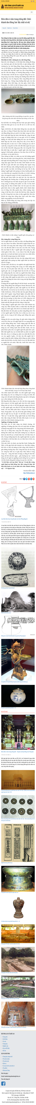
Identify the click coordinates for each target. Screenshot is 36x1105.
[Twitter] (27, 479)
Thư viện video (6, 1059)
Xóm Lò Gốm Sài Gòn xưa (6, 613)
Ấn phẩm (5, 1068)
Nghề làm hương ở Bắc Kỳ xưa (6, 863)
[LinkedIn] (31, 479)
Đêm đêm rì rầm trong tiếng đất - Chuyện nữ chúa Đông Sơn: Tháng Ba (17, 752)
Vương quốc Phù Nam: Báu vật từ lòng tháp (9, 972)
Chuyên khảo (15, 28)
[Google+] (29, 479)
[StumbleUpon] (34, 479)
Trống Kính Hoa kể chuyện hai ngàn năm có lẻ (9, 892)
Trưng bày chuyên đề (7, 1056)
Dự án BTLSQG (6, 1048)
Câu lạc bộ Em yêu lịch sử (8, 1066)
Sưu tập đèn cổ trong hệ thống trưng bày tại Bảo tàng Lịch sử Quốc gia (14, 682)
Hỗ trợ (4, 1051)
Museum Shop (6, 1070)
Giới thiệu (5, 1039)
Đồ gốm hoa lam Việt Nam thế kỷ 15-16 (8, 708)
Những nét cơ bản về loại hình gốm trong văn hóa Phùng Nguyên (13, 636)
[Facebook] (24, 479)
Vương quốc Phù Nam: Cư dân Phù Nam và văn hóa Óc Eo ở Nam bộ (13, 1027)
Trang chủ (4, 28)
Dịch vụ (4, 1063)
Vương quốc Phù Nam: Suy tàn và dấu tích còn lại (10, 944)
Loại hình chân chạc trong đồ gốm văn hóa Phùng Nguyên (14, 519)
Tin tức (4, 1041)
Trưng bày (5, 1044)
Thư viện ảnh (6, 1061)
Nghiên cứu (9, 28)
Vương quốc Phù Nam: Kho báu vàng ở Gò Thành (10, 998)
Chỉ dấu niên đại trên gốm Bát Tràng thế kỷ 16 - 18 (10, 921)
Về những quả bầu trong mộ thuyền (8, 588)
